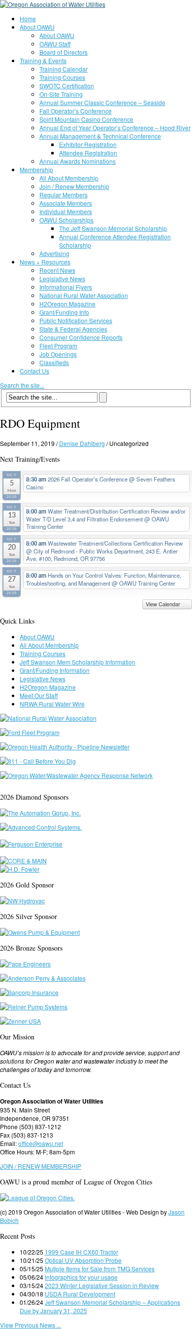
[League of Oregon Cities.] (37, 1197)
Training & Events (43, 60)
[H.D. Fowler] (19, 869)
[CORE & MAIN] (23, 860)
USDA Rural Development (80, 1294)
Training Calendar (63, 69)
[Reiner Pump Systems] (33, 1006)
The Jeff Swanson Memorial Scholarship (113, 228)
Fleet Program (58, 345)
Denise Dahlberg (82, 443)
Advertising (54, 253)
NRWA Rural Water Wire (52, 704)
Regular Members (63, 194)
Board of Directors (63, 52)
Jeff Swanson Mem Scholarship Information (77, 662)
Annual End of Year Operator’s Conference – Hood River (115, 127)
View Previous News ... (30, 1325)
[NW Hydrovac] (22, 900)
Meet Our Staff (39, 695)
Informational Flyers (65, 287)
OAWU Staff (54, 43)
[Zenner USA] (20, 1021)
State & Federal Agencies (73, 329)
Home (28, 18)
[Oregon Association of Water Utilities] (52, 4)
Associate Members (65, 203)
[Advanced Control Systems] (41, 827)
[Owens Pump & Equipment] (40, 932)
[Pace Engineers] (25, 964)
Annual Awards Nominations (77, 161)
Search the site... (22, 385)
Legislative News (62, 278)
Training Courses (62, 77)
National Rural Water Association (83, 295)
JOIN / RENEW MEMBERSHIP (40, 1166)
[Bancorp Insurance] (29, 992)
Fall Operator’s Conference (75, 111)
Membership (36, 169)
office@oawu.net (40, 1143)
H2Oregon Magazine (67, 303)
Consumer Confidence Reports (81, 337)
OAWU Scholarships (66, 220)
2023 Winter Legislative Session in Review (102, 1285)
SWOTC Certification (66, 85)
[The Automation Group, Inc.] (40, 813)
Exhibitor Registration (88, 144)
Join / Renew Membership (74, 186)
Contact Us (34, 371)
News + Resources (45, 262)
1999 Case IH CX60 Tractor (81, 1252)
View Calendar (164, 604)
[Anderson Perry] (43, 978)
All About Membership (68, 178)
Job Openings (58, 354)
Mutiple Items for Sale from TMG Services (100, 1268)
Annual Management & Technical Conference (100, 136)
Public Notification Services (75, 320)
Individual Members (65, 211)
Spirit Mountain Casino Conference (86, 119)
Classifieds (54, 362)
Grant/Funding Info (64, 312)
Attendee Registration (88, 152)
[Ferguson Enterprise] (31, 844)
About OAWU (37, 27)
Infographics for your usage (81, 1277)
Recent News (57, 270)
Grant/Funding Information (55, 670)
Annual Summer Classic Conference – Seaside (102, 102)
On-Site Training (61, 94)
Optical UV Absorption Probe (83, 1260)
